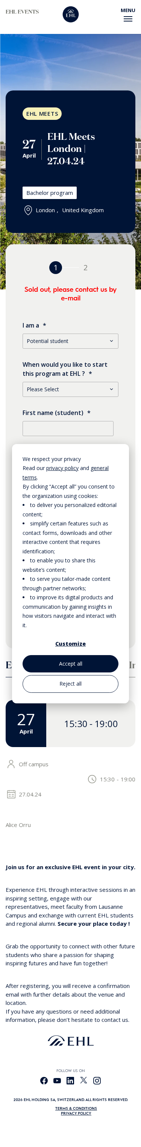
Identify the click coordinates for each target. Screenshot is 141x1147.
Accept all (70, 663)
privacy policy (62, 468)
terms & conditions (76, 1108)
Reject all (70, 683)
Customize (70, 643)
